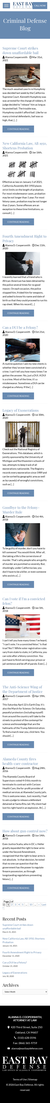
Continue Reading (18, 129)
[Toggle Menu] (6, 5)
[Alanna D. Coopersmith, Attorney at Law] (23, 7)
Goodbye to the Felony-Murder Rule (20, 509)
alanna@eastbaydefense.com (27, 1048)
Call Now (40, 5)
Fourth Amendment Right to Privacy (21, 952)
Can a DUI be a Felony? (20, 327)
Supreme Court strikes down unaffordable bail (20, 50)
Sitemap (32, 1079)
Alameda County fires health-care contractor (20, 761)
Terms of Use (20, 1079)
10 (30, 904)
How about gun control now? (24, 831)
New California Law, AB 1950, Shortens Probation (24, 145)
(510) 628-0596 (27, 1037)
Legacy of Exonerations (20, 410)
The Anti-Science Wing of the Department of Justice (22, 689)
